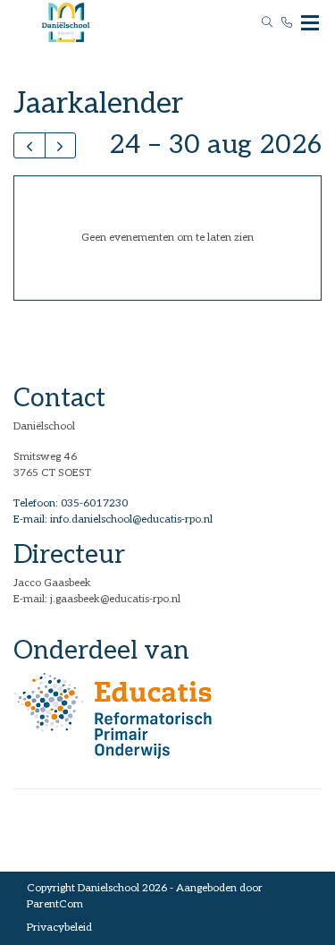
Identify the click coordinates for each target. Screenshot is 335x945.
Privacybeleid (59, 927)
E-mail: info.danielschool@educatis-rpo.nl (113, 519)
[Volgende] (61, 145)
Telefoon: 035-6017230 (70, 503)
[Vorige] (29, 145)
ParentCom (55, 904)
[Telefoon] (286, 22)
